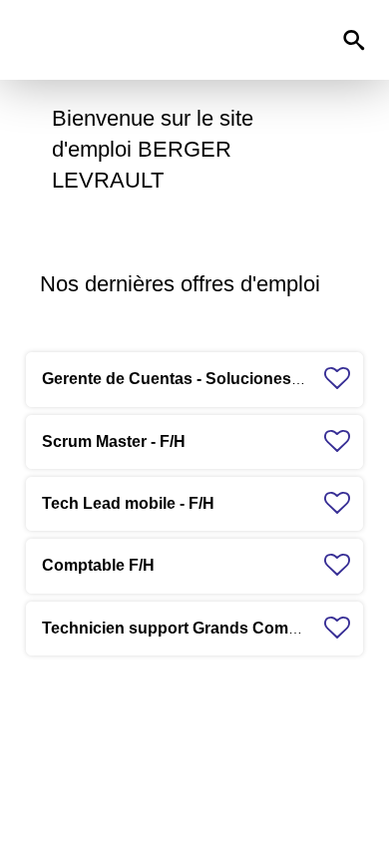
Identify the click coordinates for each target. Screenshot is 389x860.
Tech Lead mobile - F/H (128, 503)
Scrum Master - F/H (114, 441)
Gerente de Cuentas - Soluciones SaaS (188, 378)
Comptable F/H (98, 565)
